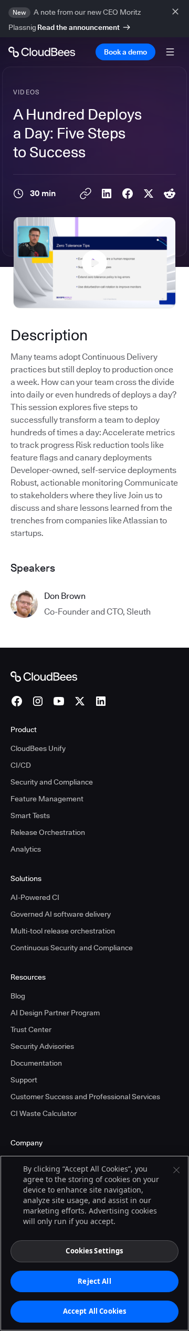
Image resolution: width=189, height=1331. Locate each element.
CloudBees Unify (38, 748)
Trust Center (30, 1029)
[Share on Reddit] (169, 193)
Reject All (94, 1281)
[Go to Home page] (41, 52)
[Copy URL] (85, 193)
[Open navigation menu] (170, 51)
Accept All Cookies (94, 1311)
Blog (17, 996)
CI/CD (20, 765)
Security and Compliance (51, 782)
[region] (94, 1243)
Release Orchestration (47, 832)
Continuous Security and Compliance (71, 947)
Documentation (36, 1063)
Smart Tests (30, 815)
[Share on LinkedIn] (106, 193)
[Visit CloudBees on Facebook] (16, 701)
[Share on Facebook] (127, 193)
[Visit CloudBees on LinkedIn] (100, 701)
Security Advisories (42, 1046)
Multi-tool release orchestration (62, 931)
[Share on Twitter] (148, 193)
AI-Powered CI (34, 897)
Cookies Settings (94, 1250)
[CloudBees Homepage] (43, 675)
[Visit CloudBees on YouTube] (58, 701)
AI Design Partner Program (55, 1012)
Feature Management (46, 799)
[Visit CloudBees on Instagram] (38, 701)
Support (23, 1080)
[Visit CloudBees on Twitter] (80, 701)
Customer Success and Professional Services (85, 1096)
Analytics (25, 849)
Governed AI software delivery (60, 914)
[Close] (176, 1170)
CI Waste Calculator (43, 1113)
